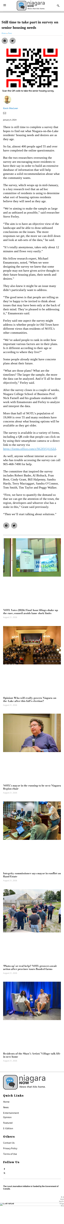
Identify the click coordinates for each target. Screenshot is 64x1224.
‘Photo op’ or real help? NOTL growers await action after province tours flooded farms (30, 967)
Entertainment (11, 1112)
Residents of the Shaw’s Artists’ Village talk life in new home (31, 1055)
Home (6, 1101)
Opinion (7, 1117)
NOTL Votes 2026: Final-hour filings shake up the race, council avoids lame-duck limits (30, 611)
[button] (5, 41)
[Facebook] (4, 1168)
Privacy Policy (10, 1148)
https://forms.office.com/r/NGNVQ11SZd (29, 448)
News (6, 1107)
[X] (4, 1172)
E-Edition (8, 1128)
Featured (7, 1122)
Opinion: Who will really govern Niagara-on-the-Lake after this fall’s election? (30, 699)
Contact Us (9, 1142)
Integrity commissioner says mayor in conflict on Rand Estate (32, 874)
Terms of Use (10, 1153)
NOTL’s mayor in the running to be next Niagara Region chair (32, 787)
